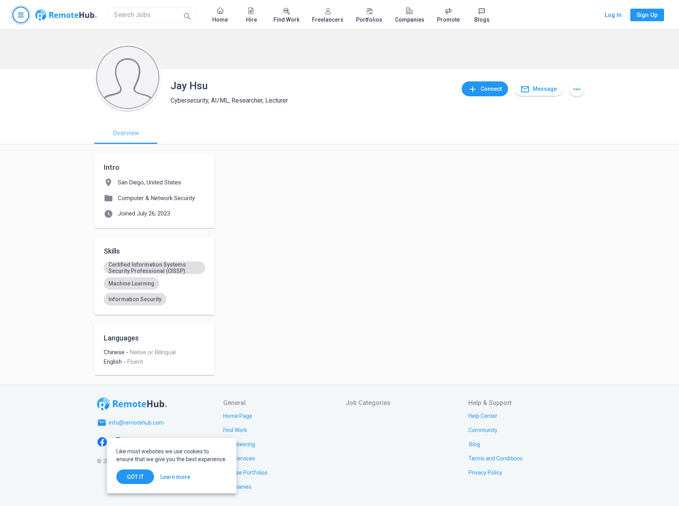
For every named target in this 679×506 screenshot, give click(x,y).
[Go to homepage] (66, 15)
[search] (152, 15)
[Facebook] (102, 441)
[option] (154, 267)
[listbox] (154, 283)
